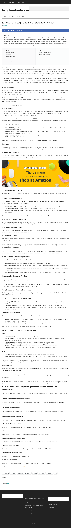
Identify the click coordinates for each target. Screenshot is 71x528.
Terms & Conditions (52, 504)
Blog (8, 483)
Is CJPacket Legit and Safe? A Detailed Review (35, 513)
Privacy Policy (51, 507)
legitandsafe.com (16, 10)
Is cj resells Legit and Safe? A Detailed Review (34, 498)
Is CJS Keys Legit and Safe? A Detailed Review (35, 510)
